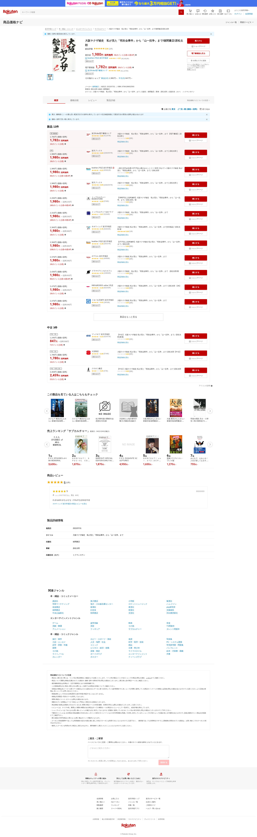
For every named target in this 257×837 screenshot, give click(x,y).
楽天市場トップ (50, 29)
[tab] (56, 100)
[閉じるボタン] (211, 34)
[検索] (181, 12)
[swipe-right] (210, 411)
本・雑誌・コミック (66, 29)
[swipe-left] (47, 411)
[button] (198, 12)
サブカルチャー (100, 29)
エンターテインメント (84, 29)
